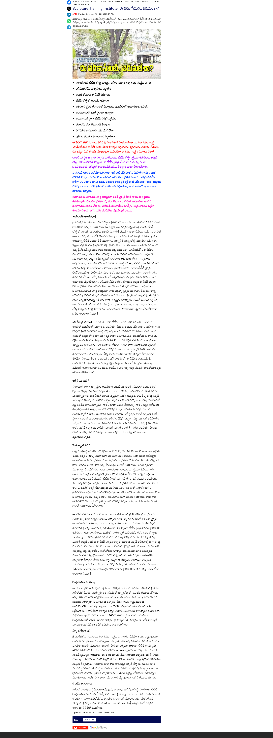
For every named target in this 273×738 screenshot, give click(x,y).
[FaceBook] (69, 2)
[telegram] (69, 27)
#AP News (89, 719)
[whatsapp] (69, 21)
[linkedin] (69, 15)
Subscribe (82, 727)
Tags (76, 720)
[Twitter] (69, 9)
